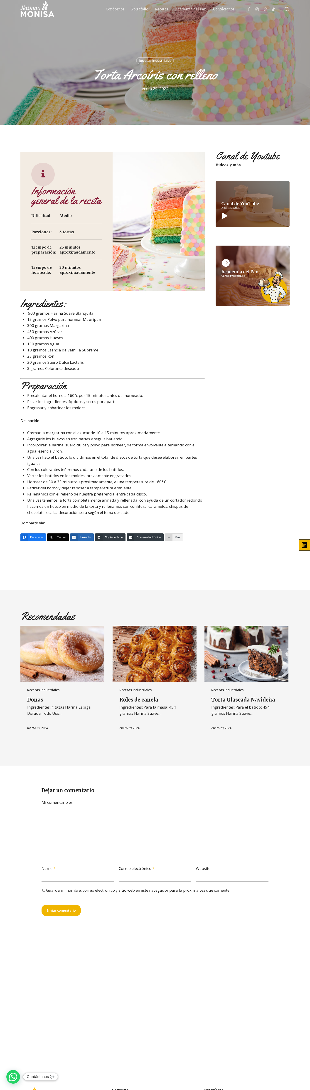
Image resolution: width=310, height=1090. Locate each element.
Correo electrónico (136, 868)
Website (203, 868)
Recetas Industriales (155, 60)
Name (48, 868)
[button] (13, 1077)
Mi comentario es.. (58, 802)
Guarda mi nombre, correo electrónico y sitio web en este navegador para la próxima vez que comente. (138, 890)
